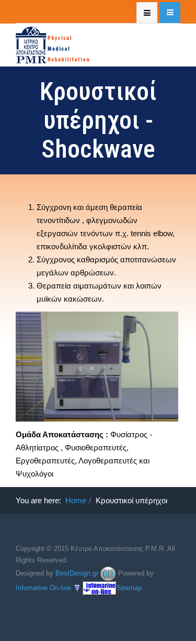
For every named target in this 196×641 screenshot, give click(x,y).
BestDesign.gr (76, 573)
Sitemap (129, 587)
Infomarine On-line (43, 587)
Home (75, 500)
